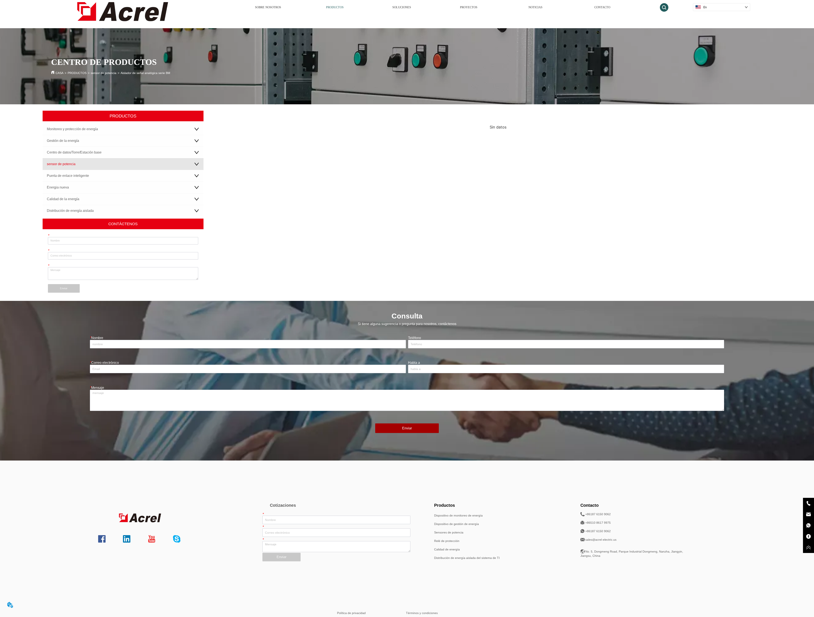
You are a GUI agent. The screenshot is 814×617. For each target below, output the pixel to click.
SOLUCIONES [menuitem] (401, 7)
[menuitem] (334, 7)
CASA (59, 73)
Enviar (63, 288)
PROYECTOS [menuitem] (468, 7)
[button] (335, 7)
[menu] (435, 7)
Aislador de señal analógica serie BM (145, 73)
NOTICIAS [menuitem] (535, 7)
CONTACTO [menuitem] (602, 7)
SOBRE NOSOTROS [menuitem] (268, 7)
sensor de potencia (103, 73)
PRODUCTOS (77, 73)
